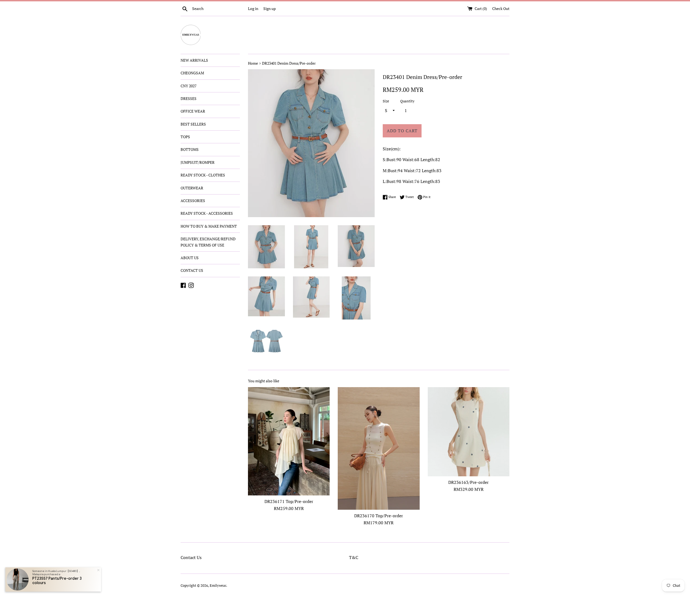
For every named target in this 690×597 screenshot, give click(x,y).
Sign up (269, 8)
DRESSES (188, 98)
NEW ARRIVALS (194, 60)
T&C (353, 557)
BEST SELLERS (193, 124)
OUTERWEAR (192, 187)
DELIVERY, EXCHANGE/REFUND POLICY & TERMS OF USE (208, 241)
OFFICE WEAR (193, 111)
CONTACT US (192, 270)
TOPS (185, 136)
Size (386, 101)
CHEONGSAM (192, 72)
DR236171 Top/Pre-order (288, 501)
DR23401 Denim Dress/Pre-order (289, 63)
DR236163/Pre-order (468, 482)
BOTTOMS (190, 149)
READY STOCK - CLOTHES (203, 175)
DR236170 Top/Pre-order (378, 516)
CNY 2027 (188, 85)
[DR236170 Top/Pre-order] (378, 448)
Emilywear (218, 585)
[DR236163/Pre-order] (468, 431)
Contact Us (191, 557)
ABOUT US (190, 257)
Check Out (500, 8)
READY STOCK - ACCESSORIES (207, 213)
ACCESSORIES (193, 200)
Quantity (407, 101)
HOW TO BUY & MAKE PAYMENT (209, 226)
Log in (253, 8)
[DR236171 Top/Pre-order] (289, 441)
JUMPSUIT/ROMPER (198, 162)
